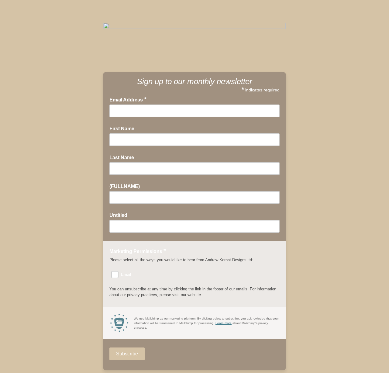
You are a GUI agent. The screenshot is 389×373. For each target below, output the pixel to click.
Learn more (223, 323)
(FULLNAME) (124, 186)
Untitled (118, 215)
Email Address (127, 99)
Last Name (121, 157)
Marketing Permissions (137, 251)
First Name (121, 128)
